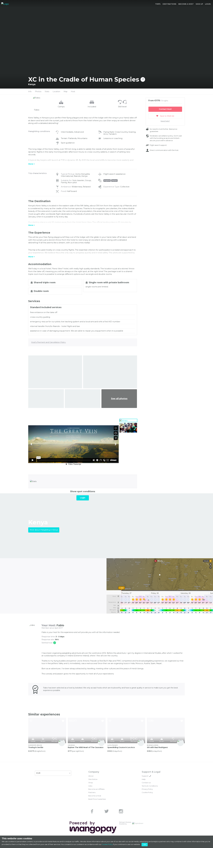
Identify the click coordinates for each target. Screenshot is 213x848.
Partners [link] (91, 792)
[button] (158, 3)
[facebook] (92, 811)
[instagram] (121, 811)
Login (82, 498)
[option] (73, 444)
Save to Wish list (167, 116)
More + (31, 164)
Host (73, 91)
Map (65, 91)
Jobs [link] (90, 786)
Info (30, 91)
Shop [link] (90, 783)
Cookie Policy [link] (147, 792)
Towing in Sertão (35, 747)
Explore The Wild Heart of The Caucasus (85, 747)
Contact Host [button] (165, 109)
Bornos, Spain (152, 745)
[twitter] (106, 811)
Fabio (60, 625)
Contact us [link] (146, 783)
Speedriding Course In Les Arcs (121, 747)
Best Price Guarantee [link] (97, 799)
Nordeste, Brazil (35, 745)
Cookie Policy (107, 844)
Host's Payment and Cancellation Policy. (48, 342)
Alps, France (112, 745)
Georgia (71, 745)
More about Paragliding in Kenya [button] (44, 530)
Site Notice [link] (92, 779)
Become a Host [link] (94, 796)
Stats (47, 91)
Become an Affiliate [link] (96, 789)
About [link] (90, 776)
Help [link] (144, 779)
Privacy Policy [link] (147, 789)
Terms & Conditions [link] (150, 786)
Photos (38, 91)
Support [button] (145, 776)
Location (56, 91)
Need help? (165, 121)
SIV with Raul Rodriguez (157, 747)
